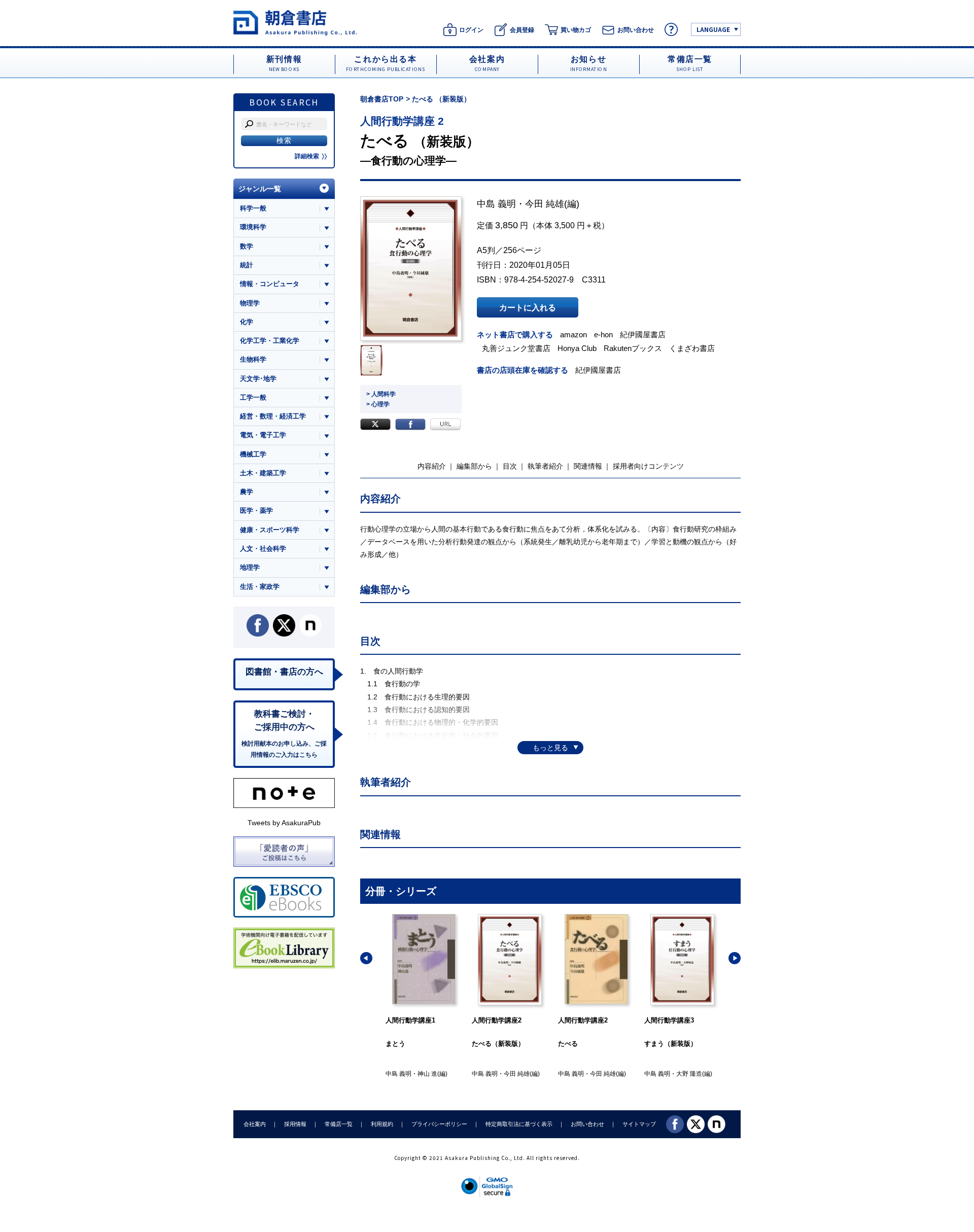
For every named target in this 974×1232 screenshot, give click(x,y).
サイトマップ (639, 1124)
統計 (246, 265)
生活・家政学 (260, 586)
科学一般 (253, 208)
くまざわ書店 (692, 348)
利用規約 (382, 1124)
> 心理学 (378, 404)
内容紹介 (432, 466)
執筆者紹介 (545, 466)
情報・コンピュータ (269, 284)
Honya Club (577, 348)
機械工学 (253, 454)
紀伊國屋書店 (643, 334)
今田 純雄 (544, 204)
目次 (510, 466)
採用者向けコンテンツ (648, 466)
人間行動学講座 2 (402, 121)
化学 (246, 322)
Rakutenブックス (633, 348)
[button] (366, 958)
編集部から (474, 466)
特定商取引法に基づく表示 (518, 1124)
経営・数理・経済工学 (273, 416)
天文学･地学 (258, 378)
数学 (246, 246)
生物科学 (253, 359)
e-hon (603, 334)
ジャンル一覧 (259, 189)
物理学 (250, 303)
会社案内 (255, 1124)
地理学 (250, 567)
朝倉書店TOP (381, 99)
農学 (246, 492)
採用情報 (295, 1124)
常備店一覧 (339, 1124)
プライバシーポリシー (439, 1124)
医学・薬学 (256, 510)
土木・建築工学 (263, 473)
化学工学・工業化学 (269, 340)
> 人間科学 (381, 394)
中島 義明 (496, 204)
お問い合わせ (587, 1124)
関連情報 (588, 466)
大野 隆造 (689, 1073)
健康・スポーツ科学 (269, 530)
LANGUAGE (713, 29)
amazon (573, 334)
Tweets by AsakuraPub (284, 823)
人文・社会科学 (263, 548)
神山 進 (427, 1073)
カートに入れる (527, 307)
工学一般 (253, 397)
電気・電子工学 (263, 435)
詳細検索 (307, 156)
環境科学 (253, 227)
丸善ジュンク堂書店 (516, 348)
